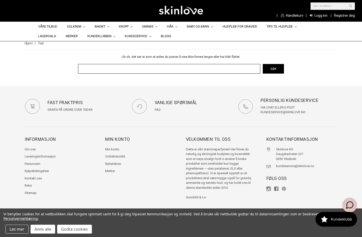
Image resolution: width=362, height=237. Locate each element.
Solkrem (74, 26)
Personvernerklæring (20, 218)
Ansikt (100, 26)
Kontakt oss (33, 178)
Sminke (148, 26)
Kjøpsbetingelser (37, 171)
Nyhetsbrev (113, 164)
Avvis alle (42, 229)
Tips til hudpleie (280, 26)
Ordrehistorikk (115, 156)
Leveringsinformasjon (40, 156)
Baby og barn (198, 26)
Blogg (166, 36)
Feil (41, 43)
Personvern (32, 164)
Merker (72, 36)
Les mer (17, 229)
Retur (28, 185)
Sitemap (30, 193)
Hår (170, 26)
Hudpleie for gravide (240, 26)
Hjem (29, 43)
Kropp (124, 26)
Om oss (30, 149)
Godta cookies (74, 229)
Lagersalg (47, 36)
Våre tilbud (47, 26)
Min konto (112, 149)
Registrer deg (344, 15)
